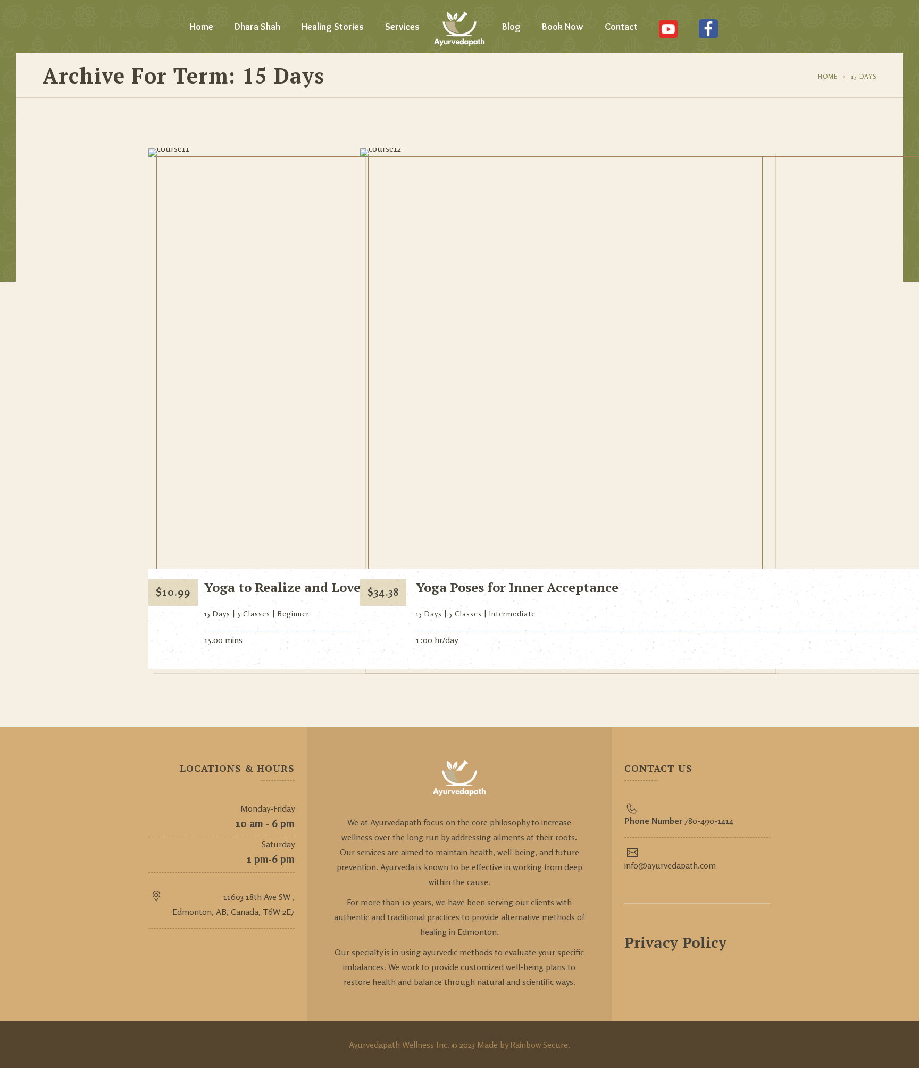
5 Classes (254, 613)
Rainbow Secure (539, 1044)
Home (201, 26)
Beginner (294, 613)
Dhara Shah (257, 26)
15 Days (863, 76)
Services (402, 26)
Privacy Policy (675, 942)
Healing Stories (333, 26)
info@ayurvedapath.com (670, 865)
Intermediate (512, 613)
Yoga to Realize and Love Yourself (310, 587)
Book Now (562, 26)
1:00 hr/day (437, 640)
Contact (621, 26)
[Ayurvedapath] (460, 26)
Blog (511, 26)
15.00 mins (223, 640)
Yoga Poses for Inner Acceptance (517, 587)
